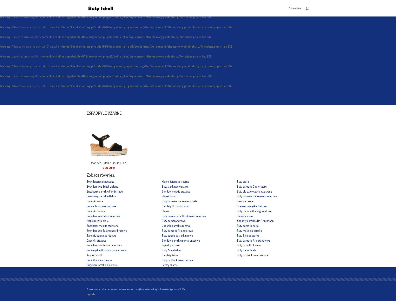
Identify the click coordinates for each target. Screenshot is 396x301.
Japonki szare (95, 201)
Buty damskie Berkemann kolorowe (257, 196)
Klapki (165, 211)
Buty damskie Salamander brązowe (107, 230)
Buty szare (243, 181)
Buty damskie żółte (247, 225)
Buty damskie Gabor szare (251, 186)
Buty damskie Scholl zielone (102, 186)
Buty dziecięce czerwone (100, 181)
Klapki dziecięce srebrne (175, 181)
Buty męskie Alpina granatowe (254, 211)
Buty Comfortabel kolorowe (102, 265)
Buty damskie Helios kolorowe (103, 216)
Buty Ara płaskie (171, 250)
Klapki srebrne (245, 216)
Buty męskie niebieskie (249, 230)
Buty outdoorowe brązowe (101, 206)
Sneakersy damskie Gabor (101, 196)
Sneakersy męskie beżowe (251, 206)
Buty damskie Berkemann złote (104, 245)
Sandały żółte (170, 255)
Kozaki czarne (245, 201)
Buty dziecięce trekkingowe (177, 235)
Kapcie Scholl (94, 255)
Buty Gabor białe (246, 250)
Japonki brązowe (96, 240)
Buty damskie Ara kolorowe (177, 230)
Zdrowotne (295, 8)
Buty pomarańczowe (173, 220)
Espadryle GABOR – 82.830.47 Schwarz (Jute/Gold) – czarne (109, 163)
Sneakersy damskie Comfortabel (105, 191)
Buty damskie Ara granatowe (253, 240)
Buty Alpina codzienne (99, 260)
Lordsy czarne (170, 265)
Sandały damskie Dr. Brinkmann (255, 220)
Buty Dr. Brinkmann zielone (252, 255)
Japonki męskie (96, 211)
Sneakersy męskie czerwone (102, 225)
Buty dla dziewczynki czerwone (254, 191)
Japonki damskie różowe (176, 225)
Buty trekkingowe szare (175, 186)
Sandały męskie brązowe (176, 191)
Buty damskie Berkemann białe (179, 201)
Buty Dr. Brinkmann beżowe (177, 260)
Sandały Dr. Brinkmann (175, 206)
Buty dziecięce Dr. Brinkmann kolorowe (184, 216)
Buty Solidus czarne (248, 235)
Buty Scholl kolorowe (249, 245)
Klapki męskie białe (97, 220)
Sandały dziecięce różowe (101, 235)
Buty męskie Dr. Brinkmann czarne (106, 250)
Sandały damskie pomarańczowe (181, 240)
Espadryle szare (170, 245)
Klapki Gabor (169, 196)
